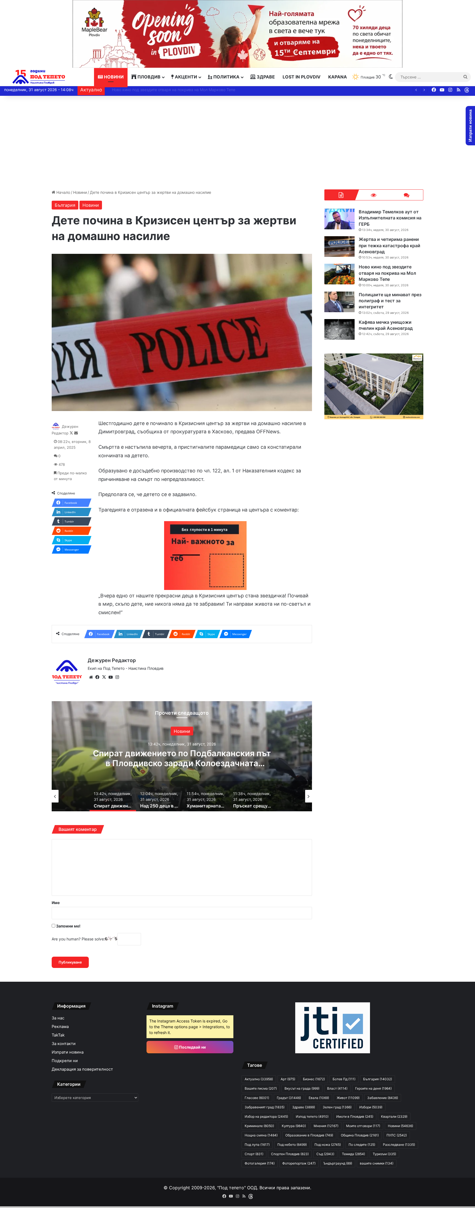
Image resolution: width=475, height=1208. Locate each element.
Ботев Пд (344, 1079)
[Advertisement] (237, 142)
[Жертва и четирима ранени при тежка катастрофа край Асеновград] (339, 246)
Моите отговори (363, 1126)
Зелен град (337, 1107)
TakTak (58, 1035)
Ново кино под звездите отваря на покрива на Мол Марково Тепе (169, 89)
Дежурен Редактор (112, 660)
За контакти (64, 1043)
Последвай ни (192, 1047)
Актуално (259, 1079)
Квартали (394, 1116)
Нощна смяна (261, 1135)
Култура (294, 1126)
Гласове (257, 1098)
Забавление (182, 731)
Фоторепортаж (299, 1163)
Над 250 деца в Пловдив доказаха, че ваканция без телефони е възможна (181, 758)
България (65, 205)
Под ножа (327, 1144)
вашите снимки (376, 1163)
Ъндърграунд (337, 1163)
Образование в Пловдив (309, 1135)
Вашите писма (261, 1088)
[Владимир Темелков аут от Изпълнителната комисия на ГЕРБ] (339, 219)
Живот (348, 1098)
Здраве (265, 77)
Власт (337, 1088)
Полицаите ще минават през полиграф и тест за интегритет (390, 301)
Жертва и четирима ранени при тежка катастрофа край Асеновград (389, 245)
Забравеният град (265, 1107)
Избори (370, 1107)
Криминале (259, 1126)
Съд (325, 1154)
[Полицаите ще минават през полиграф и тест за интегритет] (339, 302)
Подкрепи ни (65, 1060)
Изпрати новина (68, 1052)
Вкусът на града (302, 1088)
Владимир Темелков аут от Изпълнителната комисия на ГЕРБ (390, 218)
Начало (62, 192)
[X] (104, 677)
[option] (182, 756)
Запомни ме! (68, 926)
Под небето (292, 1144)
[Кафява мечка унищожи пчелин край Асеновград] (339, 329)
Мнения (326, 1126)
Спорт (254, 1154)
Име (56, 902)
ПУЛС (396, 1135)
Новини (113, 77)
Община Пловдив (360, 1135)
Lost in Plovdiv (302, 77)
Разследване (399, 1144)
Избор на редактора (266, 1116)
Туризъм (384, 1154)
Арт (288, 1079)
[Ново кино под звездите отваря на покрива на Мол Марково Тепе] (339, 274)
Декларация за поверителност (82, 1069)
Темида (353, 1154)
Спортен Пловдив (290, 1154)
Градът (289, 1098)
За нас (58, 1018)
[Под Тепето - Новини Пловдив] (39, 77)
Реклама (60, 1026)
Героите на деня (373, 1088)
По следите (362, 1144)
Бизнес (314, 1079)
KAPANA (337, 77)
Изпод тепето (312, 1116)
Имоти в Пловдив (354, 1116)
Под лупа (257, 1144)
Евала (319, 1098)
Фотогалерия (260, 1163)
